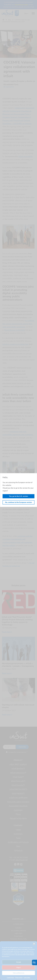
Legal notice (27, 977)
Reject (18, 967)
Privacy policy (19, 977)
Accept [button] (18, 962)
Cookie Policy (10, 977)
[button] (34, 944)
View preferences (18, 973)
